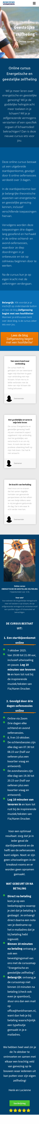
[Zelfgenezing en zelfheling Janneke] (19, 1106)
